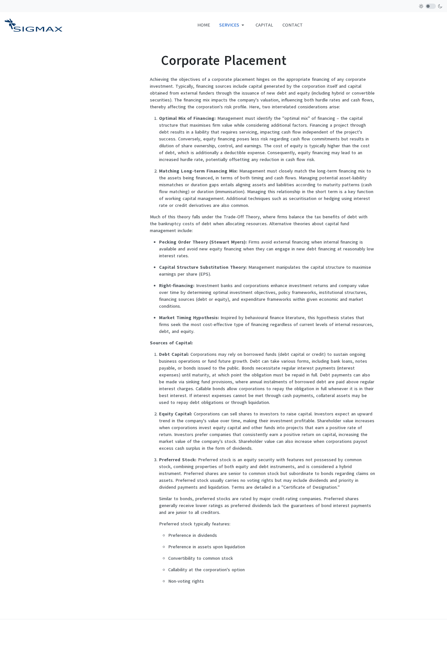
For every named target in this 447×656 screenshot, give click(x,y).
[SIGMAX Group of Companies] (34, 25)
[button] (233, 25)
